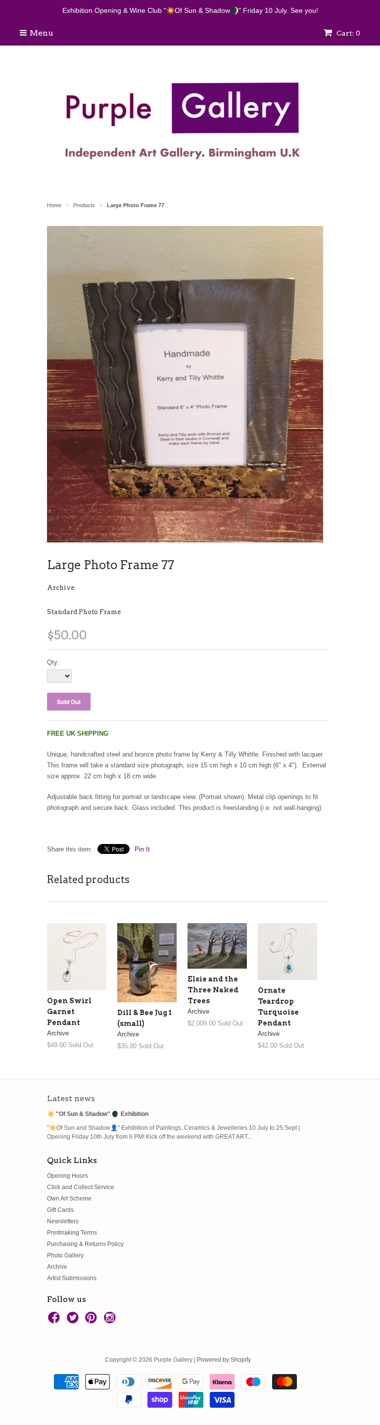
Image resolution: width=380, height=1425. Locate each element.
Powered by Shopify (224, 1359)
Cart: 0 (347, 33)
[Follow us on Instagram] (111, 1321)
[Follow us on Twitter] (74, 1321)
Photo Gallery (65, 1255)
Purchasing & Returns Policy (85, 1244)
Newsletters (63, 1221)
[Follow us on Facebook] (55, 1321)
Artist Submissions (71, 1278)
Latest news (71, 1098)
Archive (60, 587)
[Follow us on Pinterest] (92, 1321)
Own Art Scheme (69, 1198)
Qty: (53, 662)
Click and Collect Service (80, 1187)
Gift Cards (60, 1209)
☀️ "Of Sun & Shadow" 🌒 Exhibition (97, 1114)
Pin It (142, 849)
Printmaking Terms (72, 1232)
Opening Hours (67, 1175)
